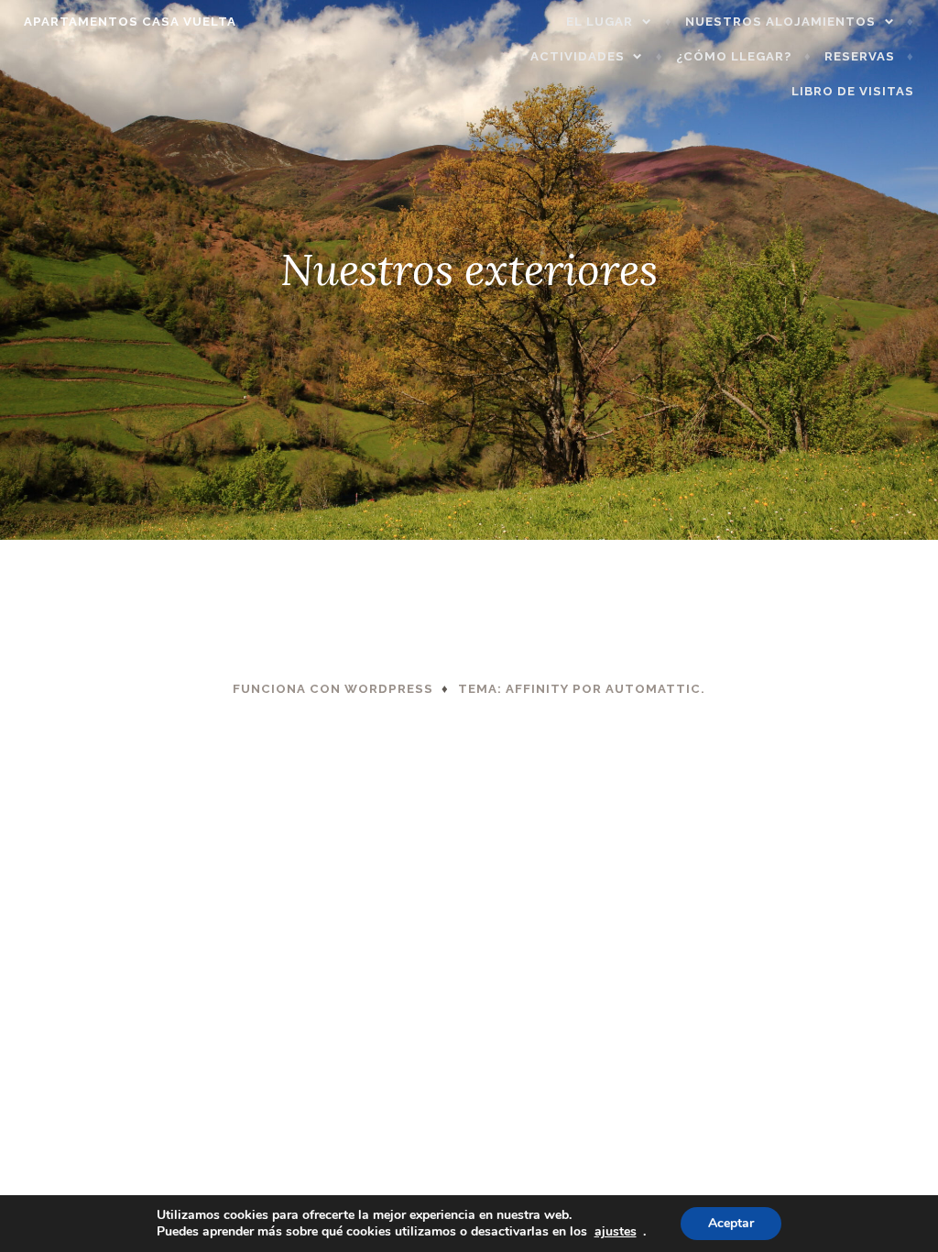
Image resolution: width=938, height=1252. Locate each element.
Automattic (653, 689)
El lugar (599, 21)
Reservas (859, 56)
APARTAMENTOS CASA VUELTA (130, 21)
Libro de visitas (852, 91)
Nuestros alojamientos (780, 21)
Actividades (577, 56)
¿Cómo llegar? (733, 56)
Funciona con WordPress (333, 689)
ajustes (615, 1232)
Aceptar (731, 1223)
